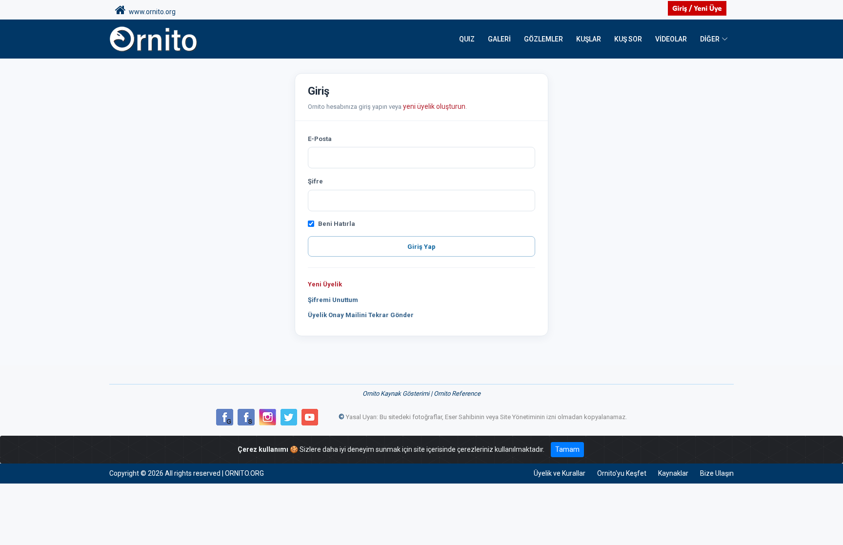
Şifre (315, 181)
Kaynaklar (673, 473)
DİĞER (710, 39)
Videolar (671, 39)
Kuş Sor (628, 39)
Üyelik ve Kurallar (559, 473)
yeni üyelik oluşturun (434, 106)
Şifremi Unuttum (333, 299)
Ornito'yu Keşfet (621, 473)
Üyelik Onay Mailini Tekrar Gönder (361, 315)
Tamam (567, 449)
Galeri (499, 39)
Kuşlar (588, 39)
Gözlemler (543, 39)
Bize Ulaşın (717, 473)
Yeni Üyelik (325, 284)
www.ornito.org (151, 12)
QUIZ (467, 39)
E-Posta (320, 138)
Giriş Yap (421, 246)
